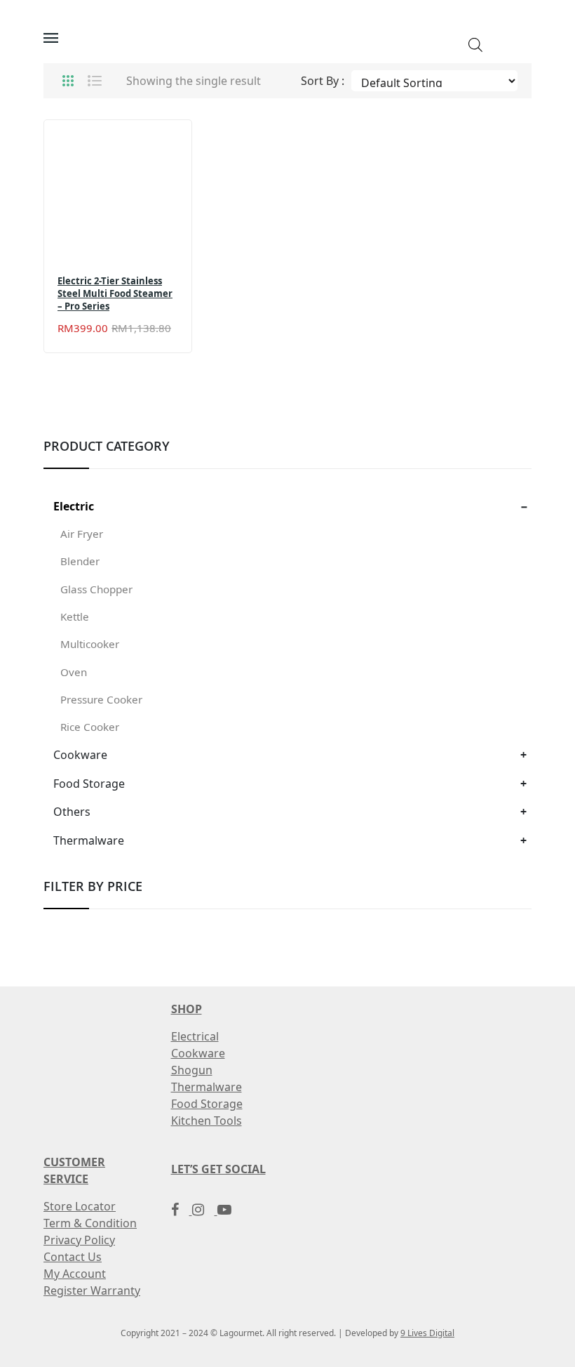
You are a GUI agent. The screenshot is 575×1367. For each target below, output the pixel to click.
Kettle (74, 616)
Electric (73, 506)
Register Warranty (91, 1290)
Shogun (191, 1070)
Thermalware (88, 840)
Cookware (80, 754)
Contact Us (72, 1256)
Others (71, 811)
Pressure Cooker (101, 699)
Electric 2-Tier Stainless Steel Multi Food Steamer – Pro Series (115, 293)
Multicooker (89, 644)
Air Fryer (81, 534)
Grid (68, 80)
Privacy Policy (79, 1240)
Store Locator (79, 1206)
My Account (74, 1273)
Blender (80, 561)
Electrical (195, 1036)
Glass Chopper (96, 589)
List (94, 80)
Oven (73, 672)
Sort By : (322, 80)
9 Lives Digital (427, 1333)
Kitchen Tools (206, 1120)
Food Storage (89, 783)
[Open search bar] (475, 43)
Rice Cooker (89, 727)
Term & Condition (90, 1223)
